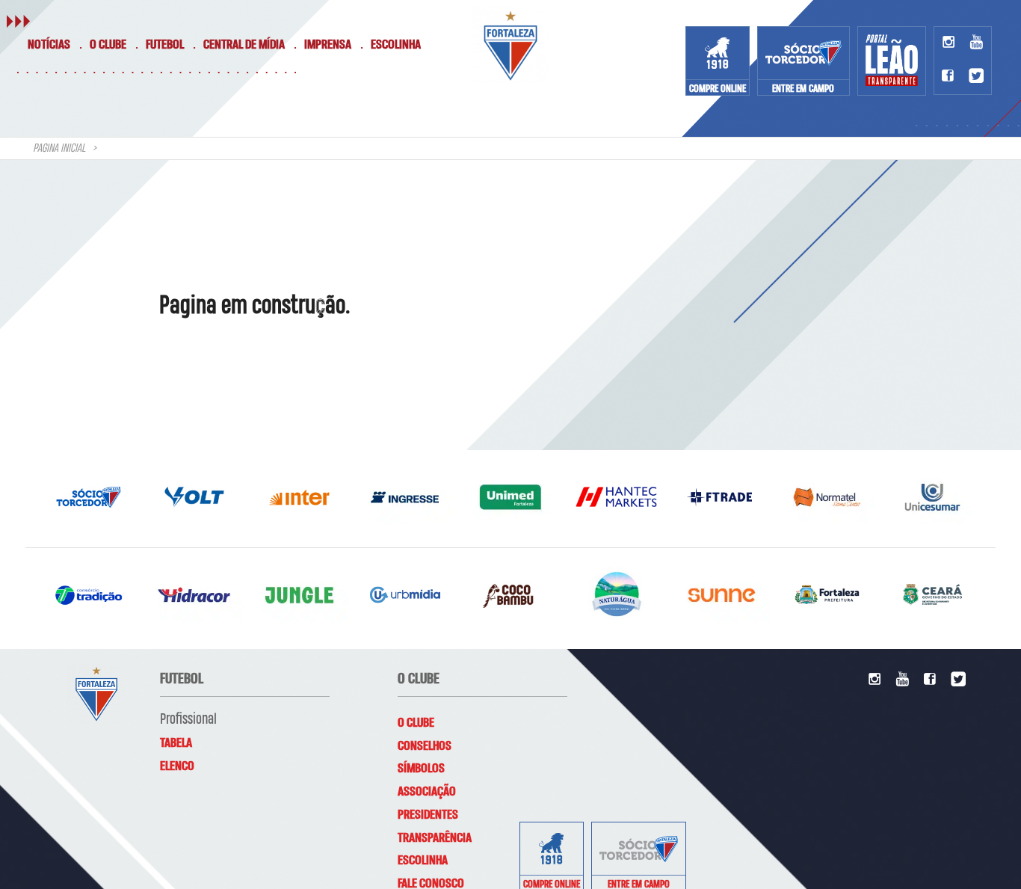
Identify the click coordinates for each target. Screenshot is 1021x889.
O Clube (108, 45)
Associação (427, 792)
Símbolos (421, 768)
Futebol (165, 45)
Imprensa (327, 45)
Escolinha (396, 45)
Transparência (435, 838)
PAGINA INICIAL (59, 149)
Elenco (177, 766)
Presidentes (428, 815)
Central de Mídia (244, 45)
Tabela (176, 743)
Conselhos (424, 746)
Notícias (49, 45)
